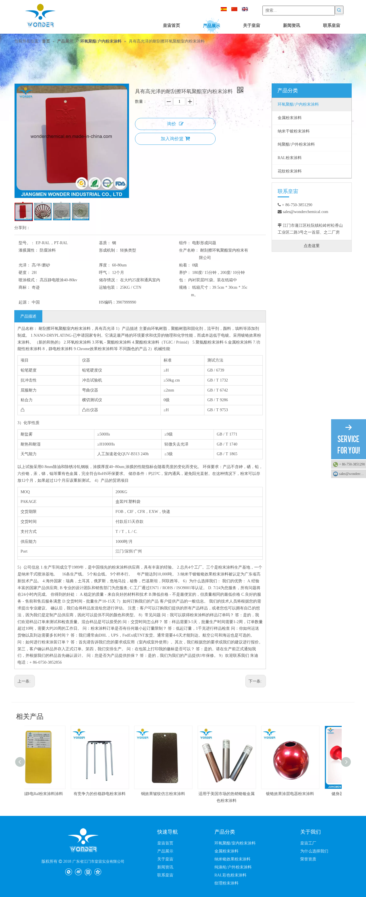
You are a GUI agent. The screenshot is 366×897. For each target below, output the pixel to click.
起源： (25, 302)
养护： (185, 272)
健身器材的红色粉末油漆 (310, 794)
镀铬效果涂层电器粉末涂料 (246, 794)
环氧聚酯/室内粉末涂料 (235, 843)
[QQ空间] (97, 872)
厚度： (105, 265)
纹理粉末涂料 (226, 883)
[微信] (68, 872)
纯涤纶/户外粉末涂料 (233, 867)
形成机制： (109, 250)
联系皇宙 (165, 875)
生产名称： (189, 250)
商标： (25, 287)
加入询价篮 (172, 138)
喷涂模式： (29, 280)
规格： (185, 287)
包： (183, 280)
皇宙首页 (165, 843)
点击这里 (312, 246)
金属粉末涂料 (226, 851)
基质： (105, 243)
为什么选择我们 (314, 851)
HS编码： (107, 302)
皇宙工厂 (308, 843)
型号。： (27, 243)
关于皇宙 (165, 859)
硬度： (25, 272)
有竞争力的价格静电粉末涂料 (56, 794)
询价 (171, 123)
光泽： (25, 265)
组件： (185, 243)
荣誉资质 (308, 859)
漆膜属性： (29, 250)
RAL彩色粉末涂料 (230, 875)
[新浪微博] (78, 872)
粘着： (185, 265)
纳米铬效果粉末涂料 (232, 859)
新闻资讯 (165, 867)
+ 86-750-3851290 (352, 464)
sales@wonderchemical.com (352, 474)
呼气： (105, 272)
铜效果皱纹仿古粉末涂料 (120, 794)
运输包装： (109, 287)
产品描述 (28, 316)
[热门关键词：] (339, 10)
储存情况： (109, 280)
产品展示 (165, 851)
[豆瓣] (88, 872)
